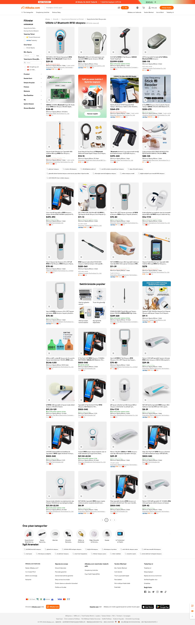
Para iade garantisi (60, 572)
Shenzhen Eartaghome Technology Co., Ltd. (156, 223)
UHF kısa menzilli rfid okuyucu (152, 549)
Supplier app (94, 607)
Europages (127, 616)
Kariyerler (28, 579)
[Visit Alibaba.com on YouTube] (161, 592)
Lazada (97, 616)
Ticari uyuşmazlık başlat (121, 576)
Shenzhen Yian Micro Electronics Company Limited (124, 67)
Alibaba (47, 19)
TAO (113, 616)
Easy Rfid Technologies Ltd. (54, 223)
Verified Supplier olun (150, 579)
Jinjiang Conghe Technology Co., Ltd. (154, 68)
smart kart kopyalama (81, 554)
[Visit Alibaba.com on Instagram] (157, 592)
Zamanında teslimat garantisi (64, 576)
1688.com (77, 616)
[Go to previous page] (102, 520)
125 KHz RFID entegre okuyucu (72, 549)
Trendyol (119, 616)
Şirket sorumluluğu (31, 576)
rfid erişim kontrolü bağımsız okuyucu (105, 173)
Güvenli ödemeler (60, 568)
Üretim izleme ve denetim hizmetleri (66, 583)
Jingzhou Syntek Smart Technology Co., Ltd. (156, 115)
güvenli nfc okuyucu (52, 549)
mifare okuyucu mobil (128, 173)
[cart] (144, 8)
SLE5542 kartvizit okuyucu (33, 549)
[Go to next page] (114, 520)
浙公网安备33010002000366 (130, 622)
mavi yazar (29, 554)
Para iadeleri (118, 579)
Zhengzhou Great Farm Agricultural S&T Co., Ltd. (92, 160)
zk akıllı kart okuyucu (63, 554)
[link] (192, 605)
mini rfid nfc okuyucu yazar (130, 549)
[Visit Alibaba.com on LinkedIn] (149, 592)
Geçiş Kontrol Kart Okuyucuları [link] (96, 19)
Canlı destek (118, 572)
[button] (119, 7)
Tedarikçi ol (147, 568)
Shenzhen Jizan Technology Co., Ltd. (121, 160)
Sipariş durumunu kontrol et (152, 576)
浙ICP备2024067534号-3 (149, 622)
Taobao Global (105, 616)
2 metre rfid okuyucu (71, 169)
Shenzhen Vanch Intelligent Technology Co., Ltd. (124, 223)
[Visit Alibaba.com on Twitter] (153, 592)
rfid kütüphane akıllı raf (89, 169)
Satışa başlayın (148, 572)
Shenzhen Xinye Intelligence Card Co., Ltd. (91, 66)
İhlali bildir (117, 587)
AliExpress (68, 616)
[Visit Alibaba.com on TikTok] (165, 592)
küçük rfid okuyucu (92, 549)
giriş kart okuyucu (54, 169)
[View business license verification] (116, 622)
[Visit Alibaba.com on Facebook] (145, 592)
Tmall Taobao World (87, 616)
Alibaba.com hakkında (32, 564)
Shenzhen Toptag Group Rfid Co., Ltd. (90, 225)
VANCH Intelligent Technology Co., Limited (59, 270)
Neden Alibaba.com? (31, 568)
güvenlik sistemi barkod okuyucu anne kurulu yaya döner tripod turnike (69, 173)
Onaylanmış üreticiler (91, 570)
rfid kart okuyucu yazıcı (99, 554)
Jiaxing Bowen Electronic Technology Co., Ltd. (156, 160)
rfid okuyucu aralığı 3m (44, 554)
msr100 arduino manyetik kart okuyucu (112, 169)
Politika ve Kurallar (60, 587)
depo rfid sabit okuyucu (136, 169)
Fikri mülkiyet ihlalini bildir (122, 583)
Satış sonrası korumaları (62, 579)
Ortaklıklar (147, 583)
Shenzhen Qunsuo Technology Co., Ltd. (122, 115)
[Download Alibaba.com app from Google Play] (163, 607)
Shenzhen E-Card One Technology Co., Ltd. (59, 162)
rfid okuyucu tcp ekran (110, 549)
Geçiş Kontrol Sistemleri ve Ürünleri (72, 19)
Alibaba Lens (36, 607)
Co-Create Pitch (30, 572)
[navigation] (33, 270)
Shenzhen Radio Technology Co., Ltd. (57, 113)
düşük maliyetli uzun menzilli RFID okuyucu (152, 173)
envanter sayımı (131, 554)
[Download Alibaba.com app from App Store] (148, 607)
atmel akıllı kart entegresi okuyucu (152, 554)
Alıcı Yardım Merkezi (120, 568)
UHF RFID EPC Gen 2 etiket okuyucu (59, 178)
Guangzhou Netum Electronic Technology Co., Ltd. (60, 67)
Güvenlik (55, 19)
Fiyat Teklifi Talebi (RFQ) (92, 574)
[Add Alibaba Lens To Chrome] (53, 607)
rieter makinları (116, 554)
